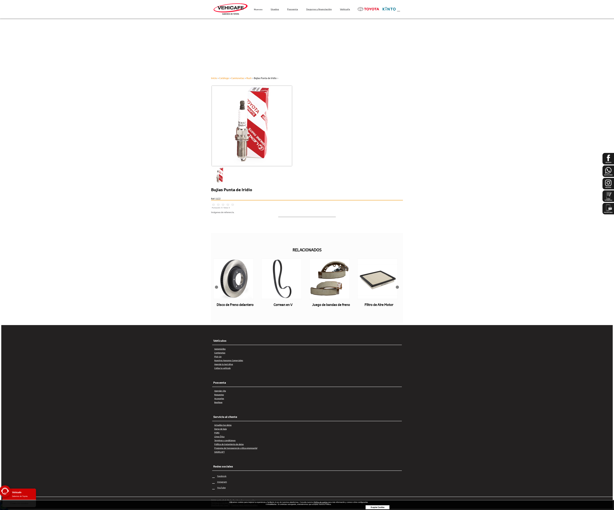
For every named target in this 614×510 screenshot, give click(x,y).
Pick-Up (217, 356)
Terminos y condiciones (225, 440)
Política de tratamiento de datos (229, 444)
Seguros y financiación (319, 9)
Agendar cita (220, 390)
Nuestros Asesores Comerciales (228, 360)
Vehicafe (345, 9)
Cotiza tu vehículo (222, 368)
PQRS (216, 432)
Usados (275, 9)
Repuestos (219, 394)
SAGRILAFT (219, 451)
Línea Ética (219, 436)
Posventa (292, 9)
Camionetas (219, 352)
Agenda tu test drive (223, 364)
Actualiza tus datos (223, 425)
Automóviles (220, 348)
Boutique (218, 402)
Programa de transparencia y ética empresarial (235, 448)
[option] (307, 126)
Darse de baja (220, 428)
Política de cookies (320, 502)
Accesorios (219, 398)
